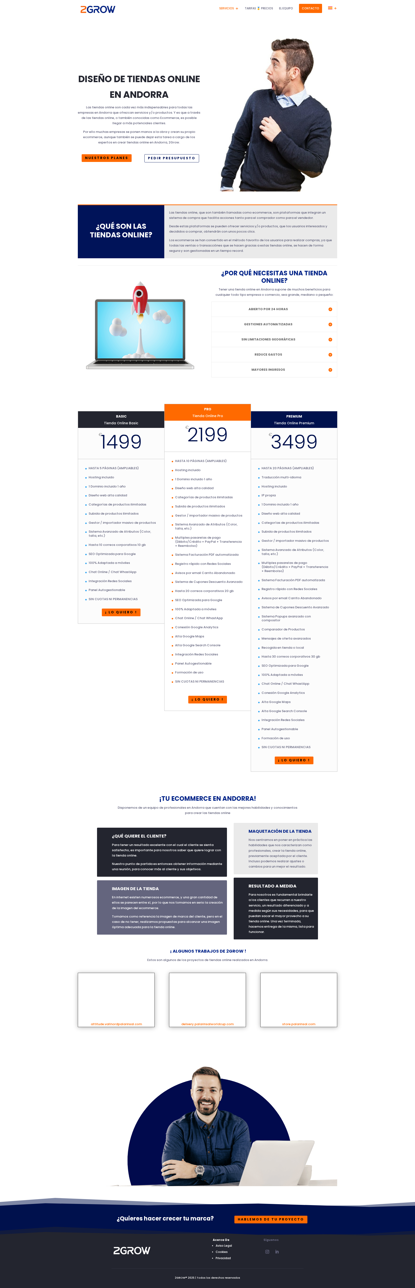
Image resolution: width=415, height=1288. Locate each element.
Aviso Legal (224, 1246)
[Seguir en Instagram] (267, 1252)
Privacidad (223, 1258)
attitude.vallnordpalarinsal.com (116, 1024)
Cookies (222, 1252)
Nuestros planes (106, 157)
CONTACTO (310, 8)
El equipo (286, 8)
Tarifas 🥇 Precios (259, 8)
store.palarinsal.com (298, 1024)
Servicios (226, 8)
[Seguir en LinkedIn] (277, 1252)
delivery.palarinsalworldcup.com (207, 1024)
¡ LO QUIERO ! (121, 612)
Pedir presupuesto (171, 158)
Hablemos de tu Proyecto (271, 1219)
